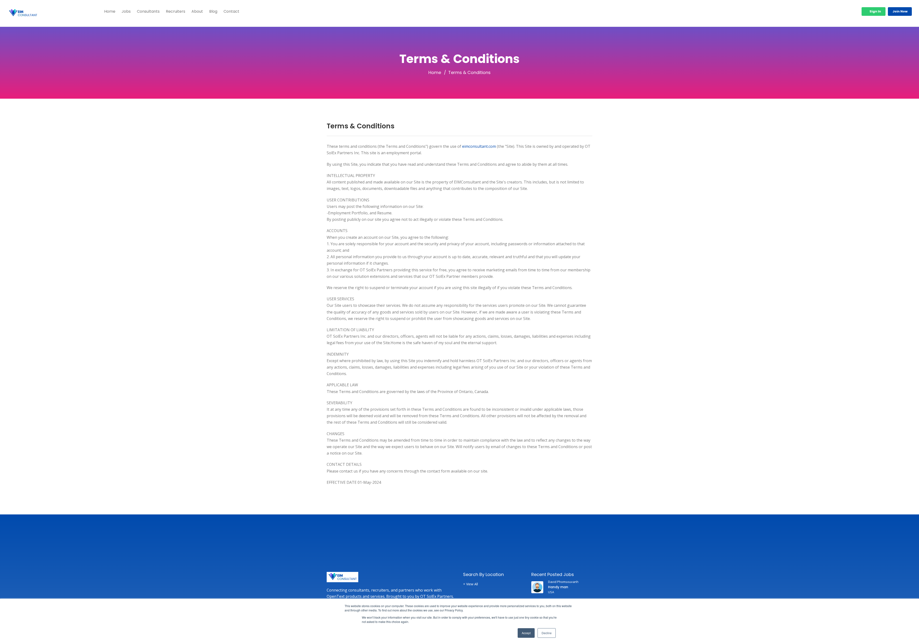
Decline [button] (547, 633)
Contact (231, 11)
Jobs (126, 11)
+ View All (470, 584)
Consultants (148, 11)
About (197, 11)
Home (109, 11)
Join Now (900, 11)
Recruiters (175, 11)
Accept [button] (526, 633)
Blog (213, 11)
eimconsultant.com (479, 146)
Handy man (558, 587)
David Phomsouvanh (563, 582)
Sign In (875, 11)
